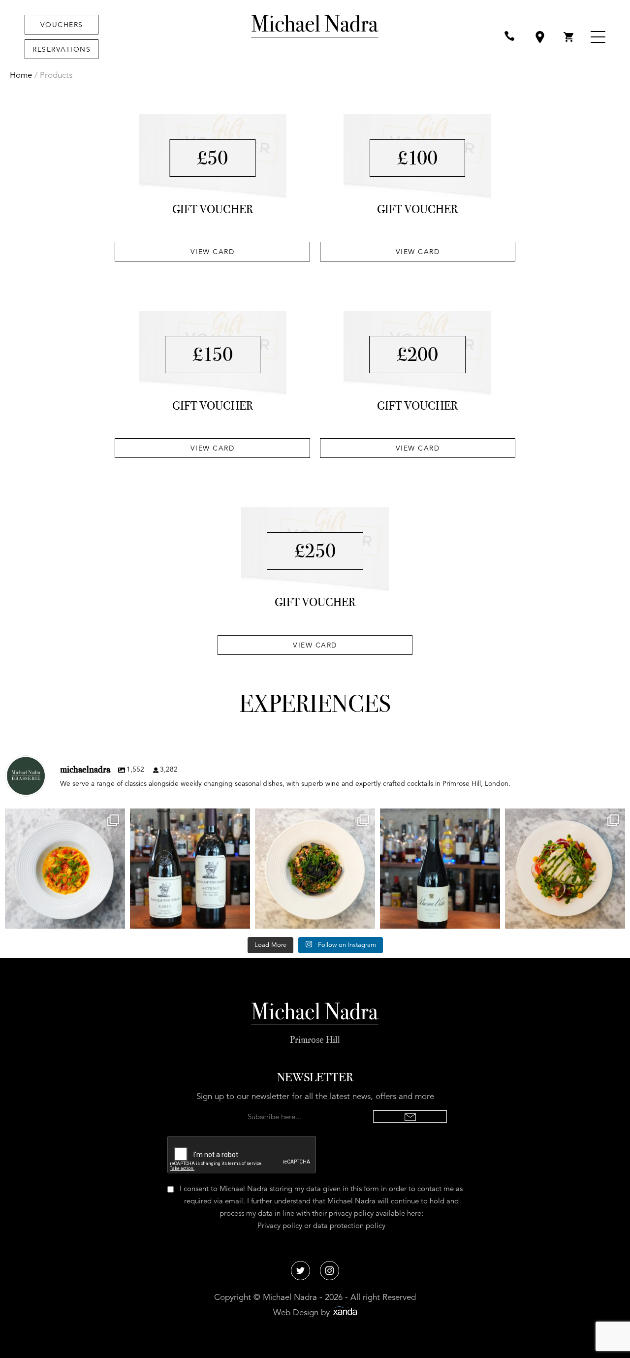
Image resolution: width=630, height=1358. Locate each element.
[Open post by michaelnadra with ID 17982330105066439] (440, 868)
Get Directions (541, 37)
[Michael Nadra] (315, 37)
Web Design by (302, 1312)
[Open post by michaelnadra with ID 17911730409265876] (65, 868)
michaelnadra (64, 817)
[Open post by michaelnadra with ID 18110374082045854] (565, 868)
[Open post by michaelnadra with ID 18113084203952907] (190, 868)
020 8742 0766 (511, 37)
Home (21, 75)
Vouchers (61, 24)
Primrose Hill (315, 1039)
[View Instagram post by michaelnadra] (115, 917)
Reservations (61, 49)
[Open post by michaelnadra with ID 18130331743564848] (315, 868)
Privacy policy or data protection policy (321, 1225)
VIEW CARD (212, 251)
